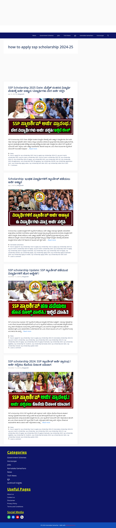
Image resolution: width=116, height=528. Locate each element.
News (34, 35)
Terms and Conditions (15, 506)
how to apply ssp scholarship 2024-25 (45, 155)
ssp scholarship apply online (20, 163)
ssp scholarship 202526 (48, 161)
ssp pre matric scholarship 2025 (28, 157)
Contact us (11, 497)
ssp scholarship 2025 (39, 159)
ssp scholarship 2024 (42, 340)
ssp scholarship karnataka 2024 (41, 344)
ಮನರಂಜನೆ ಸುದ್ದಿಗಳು (14, 483)
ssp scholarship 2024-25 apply (23, 159)
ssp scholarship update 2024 (29, 346)
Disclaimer (11, 500)
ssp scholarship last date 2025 (38, 163)
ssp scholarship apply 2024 (42, 252)
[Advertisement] (54, 12)
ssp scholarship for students (22, 344)
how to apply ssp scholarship (39, 247)
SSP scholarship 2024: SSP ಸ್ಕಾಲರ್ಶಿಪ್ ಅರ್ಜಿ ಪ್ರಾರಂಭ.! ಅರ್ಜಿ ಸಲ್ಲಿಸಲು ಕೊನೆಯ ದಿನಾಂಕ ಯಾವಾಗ (39, 362)
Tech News (67, 35)
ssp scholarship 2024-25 (56, 340)
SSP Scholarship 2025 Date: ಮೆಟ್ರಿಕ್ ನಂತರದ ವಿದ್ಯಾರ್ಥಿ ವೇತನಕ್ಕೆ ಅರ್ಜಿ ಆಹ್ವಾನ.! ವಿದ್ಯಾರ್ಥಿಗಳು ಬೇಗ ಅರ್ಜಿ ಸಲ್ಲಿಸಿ (39, 89)
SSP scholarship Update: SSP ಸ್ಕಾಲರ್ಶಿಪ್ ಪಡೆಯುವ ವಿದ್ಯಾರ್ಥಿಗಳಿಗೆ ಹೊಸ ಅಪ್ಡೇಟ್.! (38, 271)
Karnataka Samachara (86, 35)
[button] (108, 35)
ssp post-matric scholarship (16, 340)
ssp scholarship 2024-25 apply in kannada (20, 250)
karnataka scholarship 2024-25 (63, 338)
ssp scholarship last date (58, 344)
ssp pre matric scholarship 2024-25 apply (20, 248)
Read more (33, 149)
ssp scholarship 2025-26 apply (56, 250)
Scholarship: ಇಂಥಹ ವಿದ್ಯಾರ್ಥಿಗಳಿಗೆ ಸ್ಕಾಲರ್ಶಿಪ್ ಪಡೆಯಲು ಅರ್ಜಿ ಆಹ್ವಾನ (39, 180)
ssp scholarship (30, 340)
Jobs (58, 35)
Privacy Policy (12, 503)
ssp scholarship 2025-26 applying (31, 161)
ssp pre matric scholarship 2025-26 (49, 157)
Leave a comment (15, 256)
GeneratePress (70, 525)
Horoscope (100, 35)
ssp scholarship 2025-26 (53, 159)
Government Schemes (47, 35)
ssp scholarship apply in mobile (21, 254)
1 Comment (13, 165)
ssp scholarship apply (26, 252)
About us (10, 494)
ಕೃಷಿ (75, 35)
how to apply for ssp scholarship (20, 247)
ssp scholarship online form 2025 (58, 163)
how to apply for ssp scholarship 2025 (21, 155)
